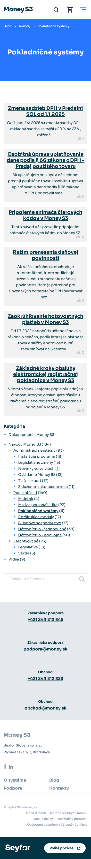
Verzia (23, 553)
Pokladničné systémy (53, 26)
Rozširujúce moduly (36, 517)
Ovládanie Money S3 (36, 474)
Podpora (13, 788)
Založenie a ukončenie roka (43, 486)
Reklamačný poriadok (71, 819)
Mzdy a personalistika (38, 504)
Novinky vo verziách (36, 468)
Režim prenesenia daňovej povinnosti (45, 255)
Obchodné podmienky (43, 824)
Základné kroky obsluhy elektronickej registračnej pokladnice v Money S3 (45, 374)
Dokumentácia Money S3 (31, 434)
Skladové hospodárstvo (39, 523)
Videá (13, 559)
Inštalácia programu (36, 456)
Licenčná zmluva (75, 824)
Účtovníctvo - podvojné (40, 535)
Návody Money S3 (24, 444)
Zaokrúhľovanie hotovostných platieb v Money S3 (45, 319)
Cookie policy (43, 819)
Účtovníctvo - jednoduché (42, 529)
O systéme (15, 780)
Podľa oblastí (25, 492)
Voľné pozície (62, 848)
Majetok (25, 498)
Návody (24, 26)
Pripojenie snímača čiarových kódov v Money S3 (45, 215)
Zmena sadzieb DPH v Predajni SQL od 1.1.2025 (45, 111)
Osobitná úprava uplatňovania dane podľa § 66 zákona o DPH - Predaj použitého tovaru (45, 160)
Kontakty (59, 788)
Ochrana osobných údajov (68, 813)
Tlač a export (29, 480)
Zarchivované (25, 541)
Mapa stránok (36, 813)
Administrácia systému (34, 450)
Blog (54, 780)
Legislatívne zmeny (35, 462)
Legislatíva (28, 547)
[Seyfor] (17, 847)
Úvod (7, 26)
